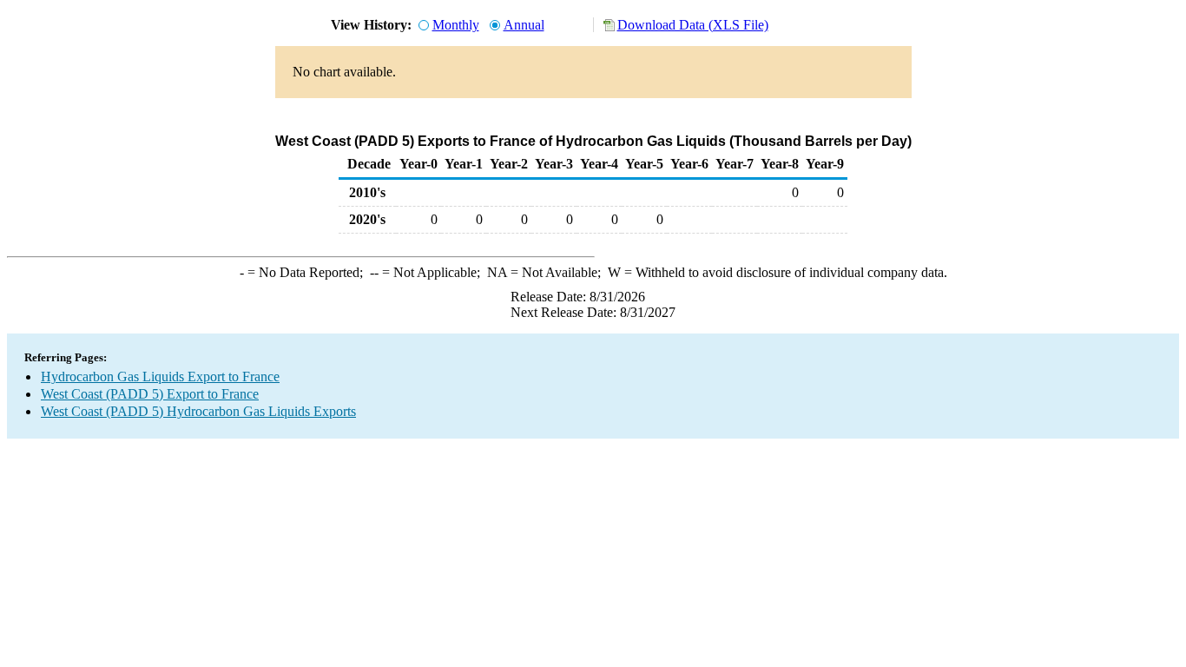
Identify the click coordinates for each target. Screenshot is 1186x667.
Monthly (455, 24)
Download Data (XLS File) (692, 24)
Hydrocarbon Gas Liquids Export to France (160, 376)
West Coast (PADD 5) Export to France (150, 393)
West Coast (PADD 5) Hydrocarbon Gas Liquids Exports (198, 411)
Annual (524, 24)
